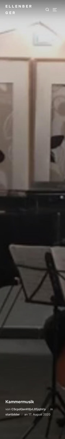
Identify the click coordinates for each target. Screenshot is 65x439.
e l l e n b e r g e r (18, 9)
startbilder (12, 414)
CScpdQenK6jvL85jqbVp (28, 409)
